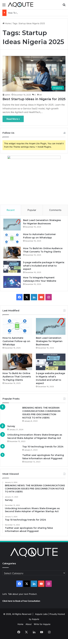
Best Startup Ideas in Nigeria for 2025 (34, 99)
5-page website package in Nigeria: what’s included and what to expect (44, 265)
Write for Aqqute (42, 624)
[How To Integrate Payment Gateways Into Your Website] (12, 282)
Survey (11, 426)
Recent (11, 210)
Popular (32, 210)
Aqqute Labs (41, 614)
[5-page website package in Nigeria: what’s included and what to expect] (12, 267)
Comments (55, 210)
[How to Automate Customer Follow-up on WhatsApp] (12, 239)
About (29, 624)
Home (7, 23)
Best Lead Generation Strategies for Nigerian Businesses (49, 341)
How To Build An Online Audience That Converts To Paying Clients (17, 376)
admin (7, 95)
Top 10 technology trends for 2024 (42, 446)
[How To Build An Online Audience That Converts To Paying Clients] (12, 253)
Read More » (13, 119)
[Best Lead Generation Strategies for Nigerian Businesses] (12, 224)
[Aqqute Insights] (20, 4)
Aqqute (35, 619)
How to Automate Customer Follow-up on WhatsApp (16, 341)
